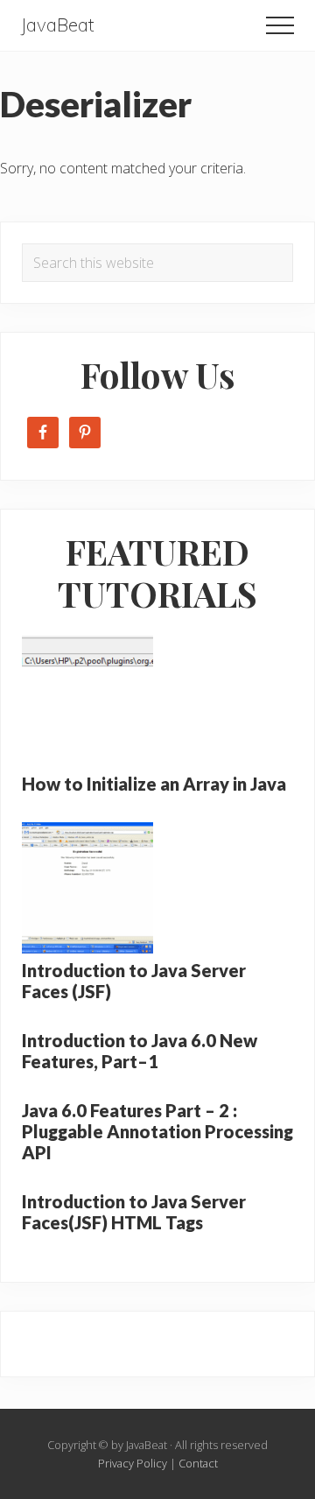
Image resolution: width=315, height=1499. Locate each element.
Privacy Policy (132, 1463)
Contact (198, 1463)
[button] (280, 25)
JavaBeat (57, 25)
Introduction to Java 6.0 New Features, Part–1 (139, 1051)
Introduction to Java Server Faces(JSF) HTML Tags (134, 1212)
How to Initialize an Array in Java (154, 783)
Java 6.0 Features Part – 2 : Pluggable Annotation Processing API (157, 1131)
